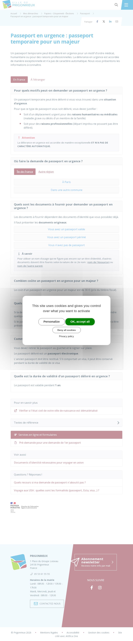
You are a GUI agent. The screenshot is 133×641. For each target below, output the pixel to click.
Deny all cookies (66, 330)
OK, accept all (80, 321)
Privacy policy (66, 336)
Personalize (51, 321)
